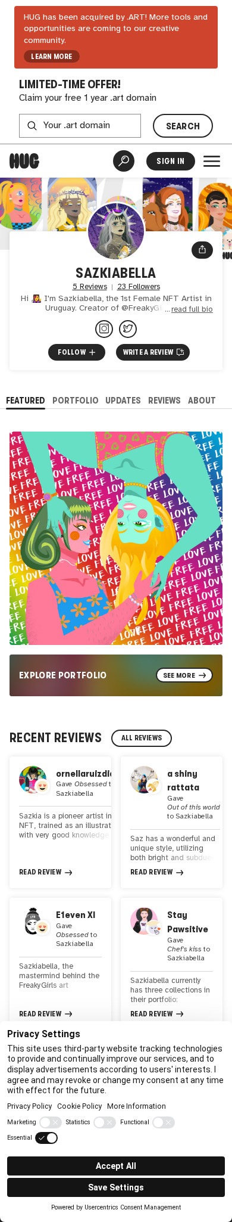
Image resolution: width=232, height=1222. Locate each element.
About (202, 400)
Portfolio (75, 400)
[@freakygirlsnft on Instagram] (104, 329)
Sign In (170, 161)
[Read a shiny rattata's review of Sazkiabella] (171, 822)
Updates (123, 400)
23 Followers (138, 287)
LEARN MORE (51, 56)
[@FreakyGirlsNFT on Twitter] (128, 329)
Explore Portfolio (63, 675)
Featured (25, 400)
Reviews (164, 400)
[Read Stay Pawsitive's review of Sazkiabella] (171, 963)
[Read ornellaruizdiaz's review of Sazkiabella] (60, 822)
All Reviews (141, 738)
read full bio (192, 310)
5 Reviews (90, 287)
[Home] (24, 161)
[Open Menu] (211, 161)
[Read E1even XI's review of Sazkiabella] (60, 963)
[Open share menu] (202, 250)
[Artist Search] (123, 161)
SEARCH (183, 126)
